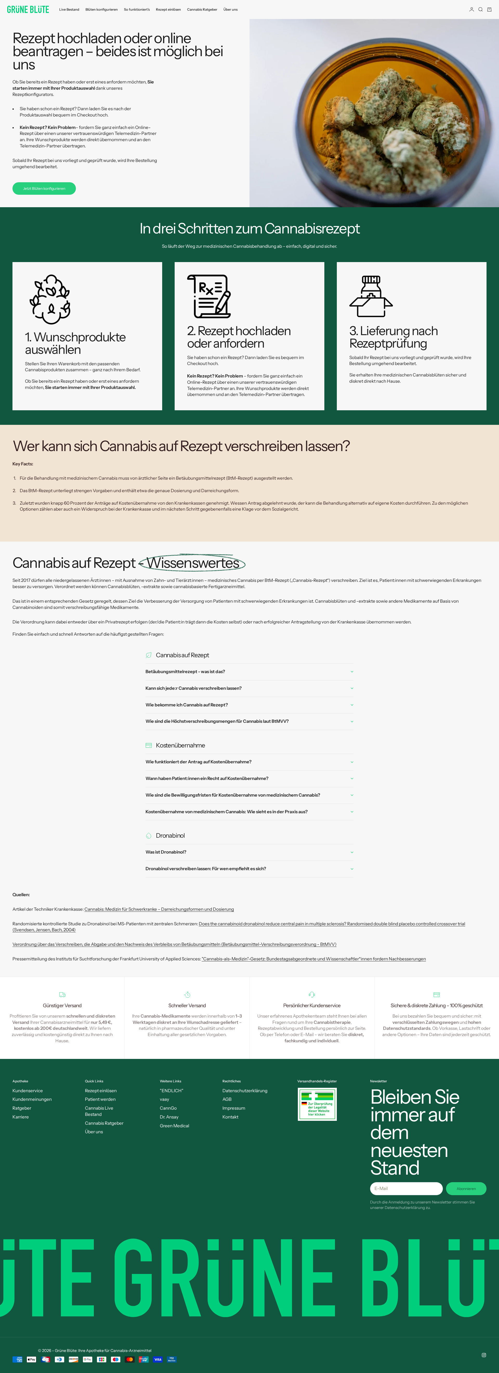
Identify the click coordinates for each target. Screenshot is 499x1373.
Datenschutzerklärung (244, 1090)
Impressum (233, 1108)
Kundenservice (27, 1090)
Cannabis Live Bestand (99, 1111)
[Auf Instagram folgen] (484, 1355)
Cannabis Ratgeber (202, 9)
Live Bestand (69, 9)
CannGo (168, 1108)
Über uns (231, 9)
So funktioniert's (137, 9)
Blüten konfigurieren (102, 9)
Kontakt (230, 1117)
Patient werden (100, 1099)
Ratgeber (21, 1108)
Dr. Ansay (169, 1117)
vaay (164, 1099)
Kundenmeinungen (32, 1099)
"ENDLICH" (171, 1090)
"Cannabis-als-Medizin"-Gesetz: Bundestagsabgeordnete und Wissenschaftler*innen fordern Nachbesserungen (314, 958)
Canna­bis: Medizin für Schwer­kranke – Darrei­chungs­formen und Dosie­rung (159, 909)
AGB (227, 1099)
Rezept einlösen (168, 9)
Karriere (20, 1117)
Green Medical (174, 1125)
